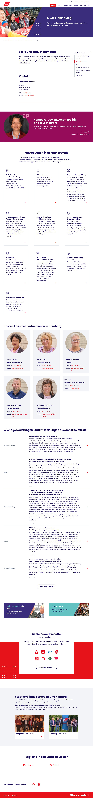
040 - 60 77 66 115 (26, 93)
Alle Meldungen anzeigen (46, 587)
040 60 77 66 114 (75, 366)
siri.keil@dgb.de (74, 388)
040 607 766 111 (46, 411)
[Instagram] (39, 784)
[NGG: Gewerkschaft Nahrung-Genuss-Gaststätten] (43, 658)
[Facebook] (33, 784)
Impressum (6, 795)
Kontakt (70, 2)
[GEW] (56, 652)
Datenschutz (14, 795)
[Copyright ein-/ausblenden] (25, 35)
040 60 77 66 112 (74, 386)
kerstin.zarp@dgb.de (48, 368)
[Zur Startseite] (8, 4)
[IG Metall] (37, 658)
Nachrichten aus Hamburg (82, 68)
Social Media (79, 75)
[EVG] (50, 652)
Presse (66, 2)
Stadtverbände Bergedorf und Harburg (83, 71)
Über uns (78, 65)
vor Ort (76, 2)
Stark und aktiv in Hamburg (82, 56)
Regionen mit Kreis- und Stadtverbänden (23, 40)
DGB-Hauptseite (84, 2)
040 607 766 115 (16, 366)
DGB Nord (6, 40)
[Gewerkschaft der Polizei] (50, 658)
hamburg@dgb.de (28, 95)
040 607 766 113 (16, 411)
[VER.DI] (56, 658)
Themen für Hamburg (81, 62)
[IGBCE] (43, 652)
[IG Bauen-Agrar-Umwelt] (36, 652)
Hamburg (36, 40)
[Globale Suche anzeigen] (88, 5)
